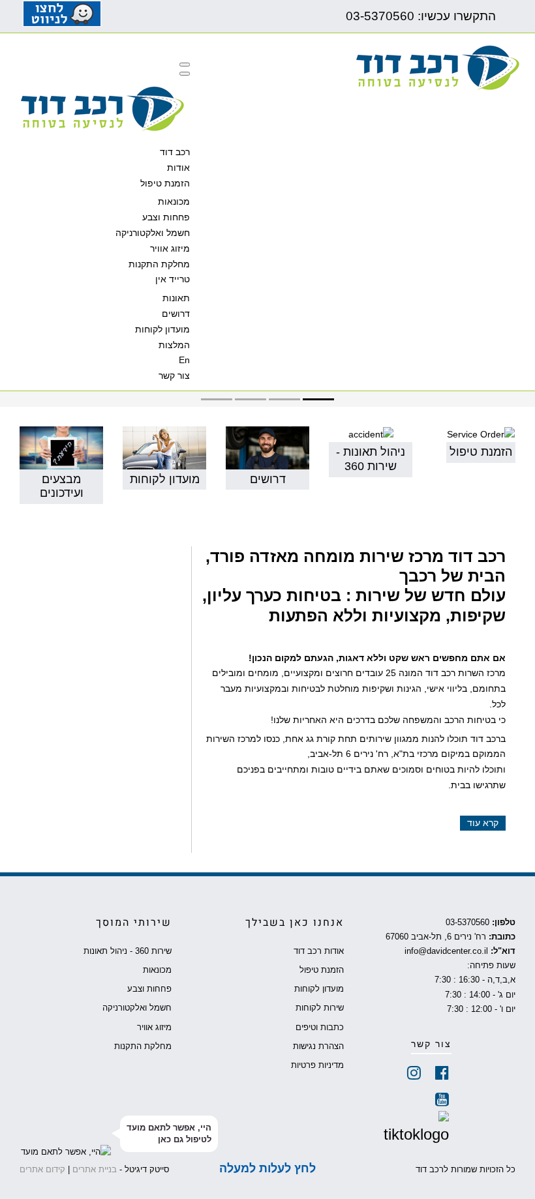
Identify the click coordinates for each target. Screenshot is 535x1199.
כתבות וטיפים (319, 1027)
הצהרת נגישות (318, 1046)
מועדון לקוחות (318, 989)
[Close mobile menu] (184, 74)
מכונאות (157, 970)
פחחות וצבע (149, 989)
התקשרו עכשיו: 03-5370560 (417, 16)
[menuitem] (175, 152)
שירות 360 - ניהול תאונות (128, 951)
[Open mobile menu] (184, 65)
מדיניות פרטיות (317, 1065)
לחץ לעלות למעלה (267, 1168)
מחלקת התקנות (143, 1046)
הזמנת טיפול (321, 970)
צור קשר (431, 1044)
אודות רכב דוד (318, 951)
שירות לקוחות (319, 1008)
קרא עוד (482, 823)
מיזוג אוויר (154, 1027)
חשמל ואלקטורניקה (137, 1008)
